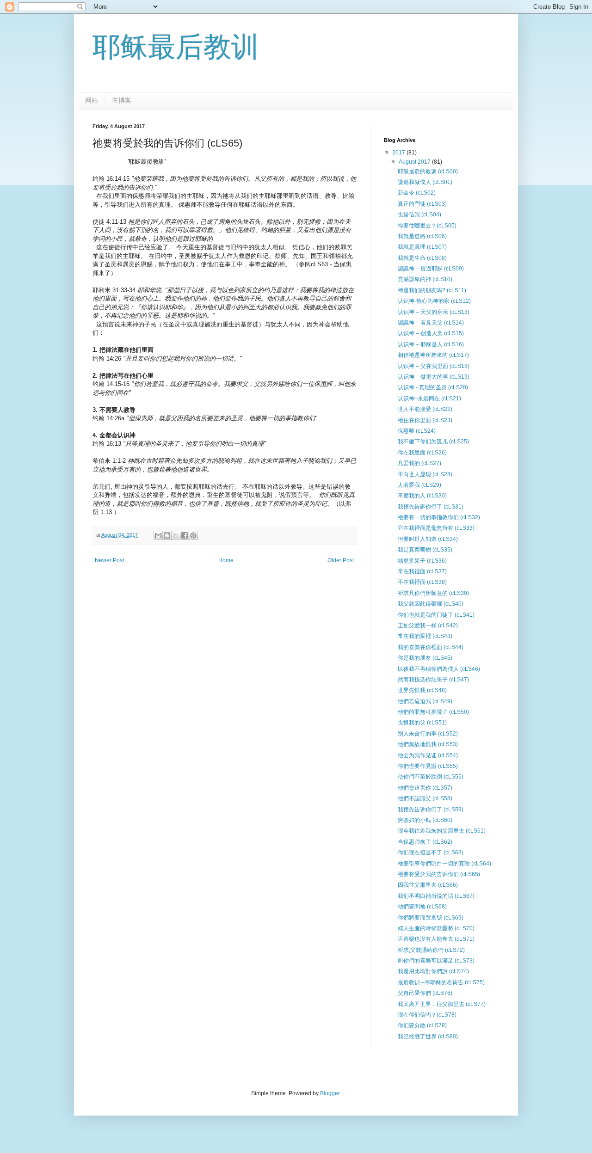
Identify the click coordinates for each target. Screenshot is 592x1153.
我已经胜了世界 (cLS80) (428, 1036)
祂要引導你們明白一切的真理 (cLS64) (444, 863)
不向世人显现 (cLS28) (425, 474)
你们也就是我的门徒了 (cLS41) (436, 615)
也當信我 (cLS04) (419, 214)
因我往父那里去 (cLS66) (428, 885)
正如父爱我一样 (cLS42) (428, 625)
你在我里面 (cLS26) (422, 452)
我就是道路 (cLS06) (422, 236)
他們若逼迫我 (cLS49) (425, 701)
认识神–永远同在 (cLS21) (429, 398)
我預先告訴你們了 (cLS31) (430, 506)
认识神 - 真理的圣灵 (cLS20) (433, 387)
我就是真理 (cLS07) (422, 247)
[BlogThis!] (167, 535)
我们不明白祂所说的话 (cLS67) (436, 896)
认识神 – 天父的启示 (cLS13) (433, 312)
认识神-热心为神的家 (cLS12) (434, 301)
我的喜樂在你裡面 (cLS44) (430, 647)
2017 (399, 152)
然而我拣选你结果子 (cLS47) (433, 679)
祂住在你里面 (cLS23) (425, 420)
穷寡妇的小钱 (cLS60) (425, 820)
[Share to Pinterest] (193, 535)
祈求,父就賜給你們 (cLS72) (431, 950)
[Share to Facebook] (184, 535)
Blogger (329, 1093)
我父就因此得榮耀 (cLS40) (430, 604)
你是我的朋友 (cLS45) (425, 658)
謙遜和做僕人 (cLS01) (425, 182)
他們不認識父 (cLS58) (425, 798)
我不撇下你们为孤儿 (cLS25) (433, 441)
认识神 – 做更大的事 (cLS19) (433, 377)
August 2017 (415, 162)
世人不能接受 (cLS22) (425, 409)
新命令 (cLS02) (417, 193)
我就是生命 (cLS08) (422, 258)
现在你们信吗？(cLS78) (427, 1015)
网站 (91, 100)
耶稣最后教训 (175, 46)
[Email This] (158, 535)
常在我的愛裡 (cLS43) (425, 636)
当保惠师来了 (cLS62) (425, 842)
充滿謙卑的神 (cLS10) (425, 279)
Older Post (340, 560)
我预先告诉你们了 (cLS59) (430, 809)
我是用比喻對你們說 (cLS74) (433, 971)
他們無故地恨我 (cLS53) (428, 744)
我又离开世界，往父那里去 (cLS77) (442, 1004)
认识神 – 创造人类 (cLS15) (431, 333)
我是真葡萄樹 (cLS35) (425, 549)
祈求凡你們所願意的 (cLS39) (433, 593)
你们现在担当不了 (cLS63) (430, 852)
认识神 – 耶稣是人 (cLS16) (431, 344)
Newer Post (109, 560)
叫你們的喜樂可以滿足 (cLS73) (436, 960)
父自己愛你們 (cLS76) (425, 993)
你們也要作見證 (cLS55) (428, 766)
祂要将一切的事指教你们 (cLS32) (439, 517)
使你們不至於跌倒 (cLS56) (430, 776)
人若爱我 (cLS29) (419, 485)
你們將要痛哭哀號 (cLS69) (430, 917)
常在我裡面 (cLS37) (422, 571)
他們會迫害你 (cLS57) (425, 788)
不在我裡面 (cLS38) (422, 582)
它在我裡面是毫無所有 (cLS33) (436, 528)
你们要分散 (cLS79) (422, 1025)
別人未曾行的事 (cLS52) (428, 733)
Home (226, 560)
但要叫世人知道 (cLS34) (428, 539)
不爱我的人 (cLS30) (422, 495)
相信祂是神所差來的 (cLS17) (433, 355)
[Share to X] (175, 535)
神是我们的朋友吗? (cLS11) (432, 290)
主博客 (121, 100)
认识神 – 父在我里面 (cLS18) (433, 366)
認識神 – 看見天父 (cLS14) (431, 322)
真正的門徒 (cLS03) (422, 204)
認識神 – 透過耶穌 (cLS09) (431, 268)
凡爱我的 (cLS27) (419, 463)
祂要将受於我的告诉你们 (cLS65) (439, 874)
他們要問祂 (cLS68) (422, 906)
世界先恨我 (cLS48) (422, 690)
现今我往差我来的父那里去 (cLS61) (442, 831)
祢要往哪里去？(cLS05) (427, 225)
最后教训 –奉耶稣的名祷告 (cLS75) (441, 982)
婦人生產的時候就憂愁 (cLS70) (436, 928)
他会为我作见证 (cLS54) (428, 755)
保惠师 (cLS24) (417, 431)
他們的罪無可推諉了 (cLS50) (433, 712)
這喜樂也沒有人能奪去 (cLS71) (436, 939)
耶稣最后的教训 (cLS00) (428, 171)
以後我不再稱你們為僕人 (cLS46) (439, 669)
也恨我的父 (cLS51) (422, 722)
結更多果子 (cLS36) (422, 561)
